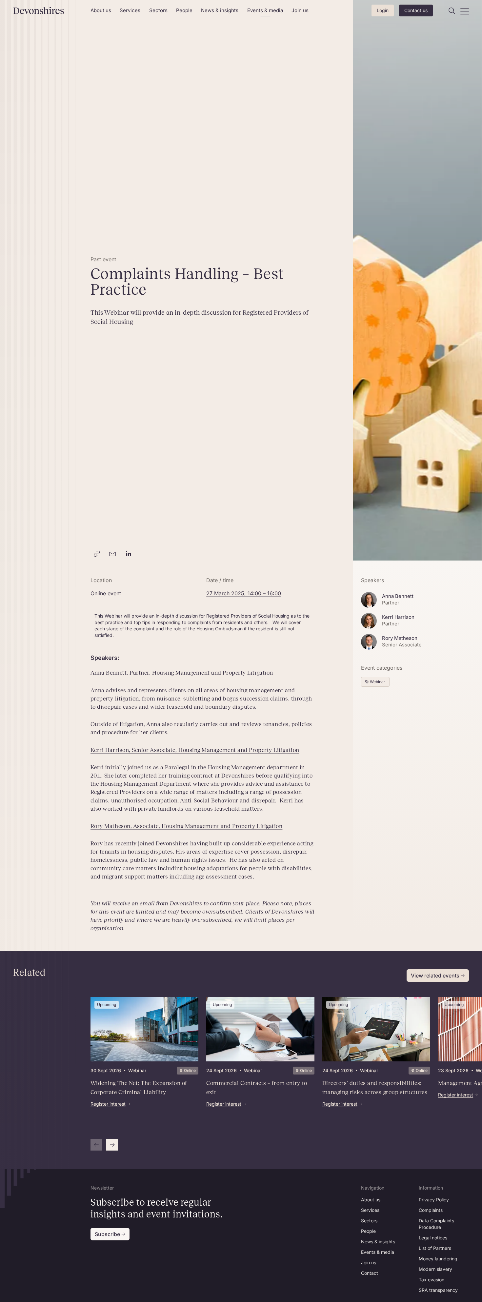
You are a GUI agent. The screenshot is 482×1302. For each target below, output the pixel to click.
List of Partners (435, 1248)
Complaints (431, 1210)
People (184, 10)
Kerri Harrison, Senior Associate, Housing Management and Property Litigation (194, 750)
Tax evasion (431, 1279)
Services (130, 10)
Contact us (416, 10)
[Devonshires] (48, 10)
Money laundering (438, 1258)
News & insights (219, 10)
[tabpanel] (260, 1074)
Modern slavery (435, 1269)
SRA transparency (438, 1290)
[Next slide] (112, 1145)
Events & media (265, 10)
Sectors (158, 10)
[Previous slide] (96, 1145)
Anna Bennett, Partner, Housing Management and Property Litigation (181, 672)
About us (100, 10)
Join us (300, 10)
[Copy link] (97, 554)
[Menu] (464, 11)
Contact (369, 1273)
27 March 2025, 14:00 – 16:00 (243, 593)
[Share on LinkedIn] (128, 554)
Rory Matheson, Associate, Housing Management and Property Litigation (186, 826)
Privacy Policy (434, 1199)
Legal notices (433, 1237)
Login (383, 10)
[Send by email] (112, 554)
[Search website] (452, 11)
